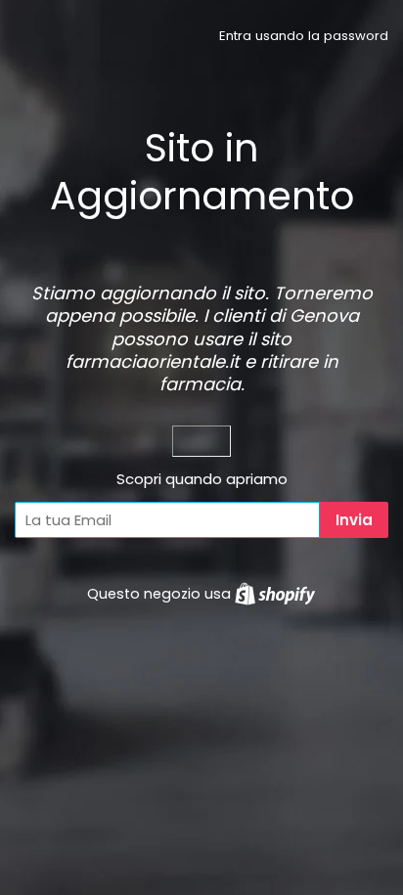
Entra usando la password (303, 35)
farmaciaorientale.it (153, 361)
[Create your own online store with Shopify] (275, 594)
